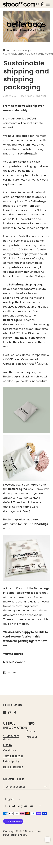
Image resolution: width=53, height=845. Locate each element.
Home (6, 50)
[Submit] (45, 787)
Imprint (7, 744)
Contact (31, 731)
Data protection (13, 767)
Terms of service (13, 756)
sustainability (21, 50)
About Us (31, 737)
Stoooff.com (33, 831)
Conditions (9, 750)
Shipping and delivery (11, 737)
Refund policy (11, 761)
